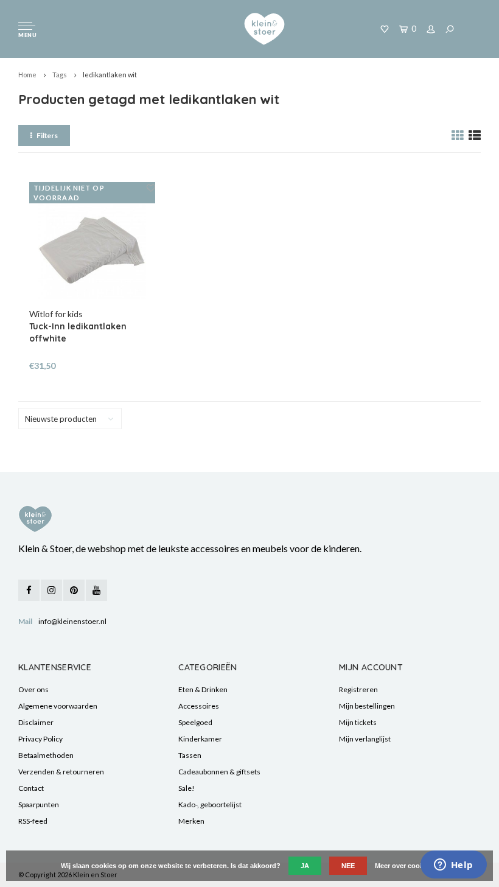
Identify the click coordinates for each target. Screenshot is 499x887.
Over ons (33, 689)
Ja (305, 865)
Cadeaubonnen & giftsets (219, 771)
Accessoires (198, 705)
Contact (31, 788)
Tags (59, 75)
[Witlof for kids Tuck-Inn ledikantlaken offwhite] (92, 245)
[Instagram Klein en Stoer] (51, 590)
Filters (47, 135)
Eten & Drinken (203, 689)
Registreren (358, 689)
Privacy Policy (40, 738)
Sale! (186, 788)
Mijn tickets (358, 722)
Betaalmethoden (46, 755)
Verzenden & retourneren (61, 771)
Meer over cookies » (406, 865)
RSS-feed (32, 821)
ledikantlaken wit (110, 75)
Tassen (189, 755)
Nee (348, 865)
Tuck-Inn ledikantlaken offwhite (78, 332)
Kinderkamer (200, 738)
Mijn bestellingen (367, 705)
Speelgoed (195, 722)
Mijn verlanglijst (365, 738)
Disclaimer (36, 722)
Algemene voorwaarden (57, 705)
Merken (191, 821)
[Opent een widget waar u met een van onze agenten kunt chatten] (453, 865)
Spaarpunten (38, 804)
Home (27, 75)
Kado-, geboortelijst (210, 804)
